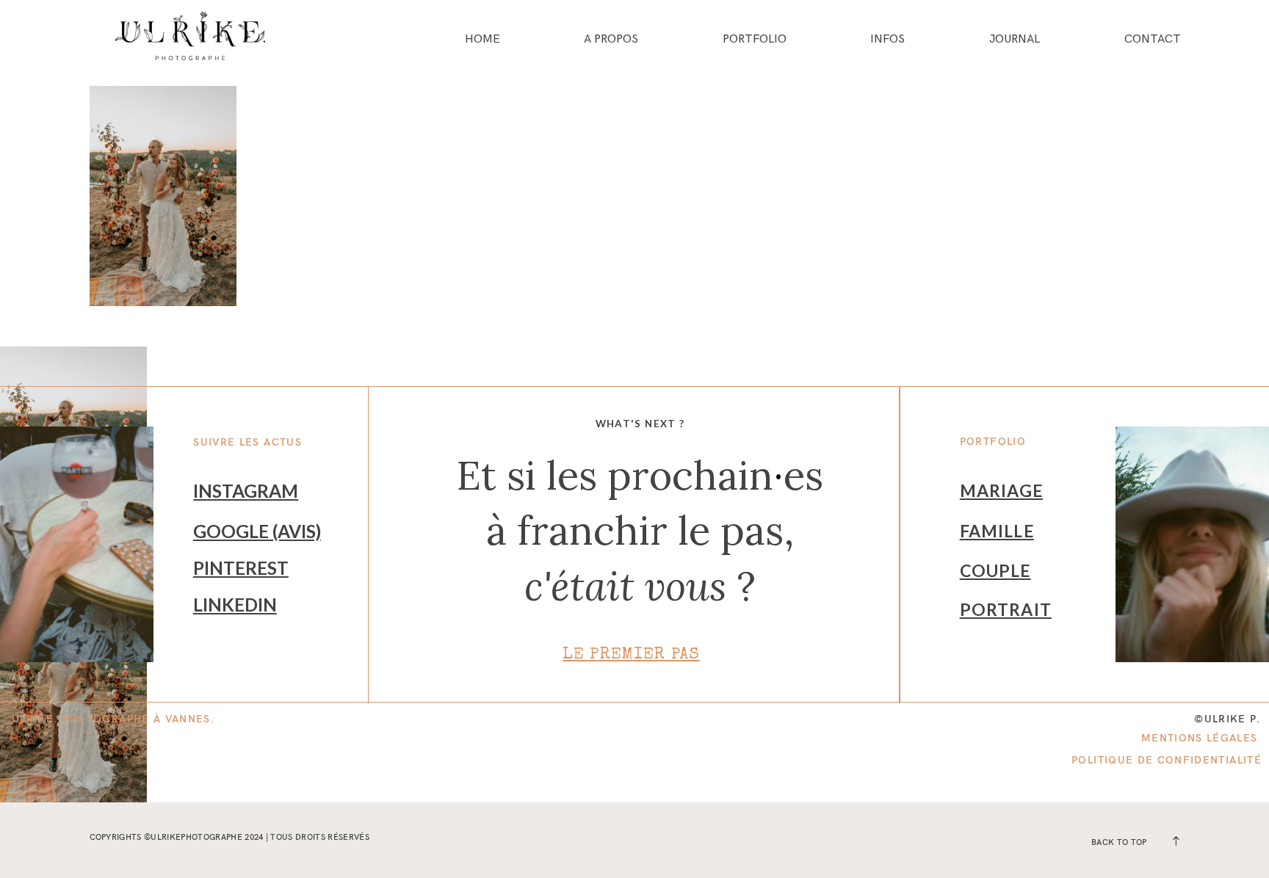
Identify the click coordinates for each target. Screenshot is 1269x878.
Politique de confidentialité (1166, 759)
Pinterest (241, 567)
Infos (887, 39)
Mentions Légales (1199, 737)
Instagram (245, 490)
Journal (1014, 39)
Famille (997, 530)
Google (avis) (257, 531)
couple (995, 570)
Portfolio (755, 39)
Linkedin (235, 604)
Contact (1152, 39)
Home (482, 39)
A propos (611, 39)
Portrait (1006, 609)
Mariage (1001, 490)
